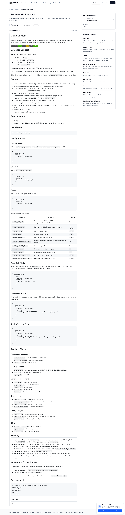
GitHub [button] (16, 25)
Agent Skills (52, 3)
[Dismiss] (122, 504)
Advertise (105, 3)
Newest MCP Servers (15, 512)
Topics (45, 3)
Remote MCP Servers (41, 512)
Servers (17, 9)
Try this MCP (27, 25)
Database (86, 27)
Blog (60, 3)
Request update (74, 30)
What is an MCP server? (71, 512)
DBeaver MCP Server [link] (27, 9)
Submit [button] (113, 3)
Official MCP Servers (28, 512)
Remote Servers (36, 3)
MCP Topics (60, 512)
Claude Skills (51, 512)
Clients (81, 512)
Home (26, 3)
